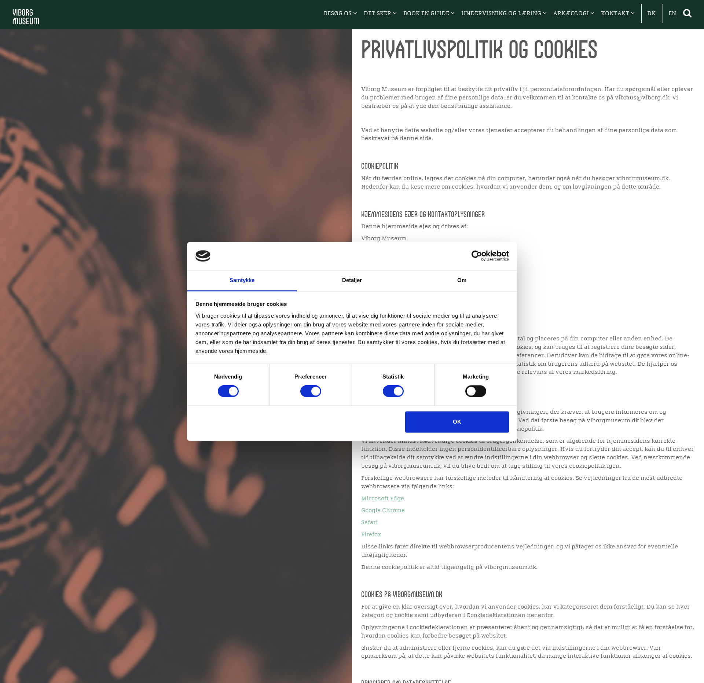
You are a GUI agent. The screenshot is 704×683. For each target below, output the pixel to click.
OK (457, 422)
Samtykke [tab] (242, 280)
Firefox (371, 535)
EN (672, 14)
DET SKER (378, 14)
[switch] (310, 391)
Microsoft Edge (382, 499)
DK (651, 14)
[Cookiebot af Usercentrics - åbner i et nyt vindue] (477, 256)
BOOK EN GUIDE (427, 14)
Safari (369, 523)
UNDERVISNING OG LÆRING (502, 14)
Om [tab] (461, 280)
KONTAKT (616, 14)
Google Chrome (383, 511)
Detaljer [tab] (352, 280)
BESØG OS (338, 14)
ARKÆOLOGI (571, 14)
